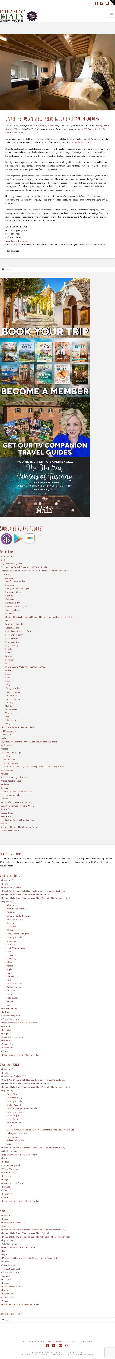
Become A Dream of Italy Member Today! (19, 827)
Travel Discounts (8, 759)
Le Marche (10, 656)
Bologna (4, 788)
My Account (6, 745)
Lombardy (9, 660)
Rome (7, 678)
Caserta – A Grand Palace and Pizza (16, 792)
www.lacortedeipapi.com (17, 241)
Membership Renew (10, 831)
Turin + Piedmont (12, 699)
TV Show (32, 1341)
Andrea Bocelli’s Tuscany (12, 781)
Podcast (4, 749)
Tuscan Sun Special (9, 763)
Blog (75, 1341)
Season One (6, 809)
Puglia (8, 674)
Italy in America (12, 642)
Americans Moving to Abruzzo (14, 777)
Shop (81, 1341)
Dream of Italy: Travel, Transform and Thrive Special (24, 567)
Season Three (7, 813)
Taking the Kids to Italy (15, 688)
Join (3, 1251)
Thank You (5, 756)
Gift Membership (8, 731)
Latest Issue (6, 734)
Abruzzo (9, 578)
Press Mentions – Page (11, 752)
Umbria (8, 706)
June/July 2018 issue (48, 125)
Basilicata (9, 585)
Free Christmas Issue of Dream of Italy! (18, 727)
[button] (111, 13)
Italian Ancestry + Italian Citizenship (20, 631)
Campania (9, 599)
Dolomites (10, 613)
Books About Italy (13, 592)
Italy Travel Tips (12, 646)
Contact (5, 1226)
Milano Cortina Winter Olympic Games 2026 (25, 667)
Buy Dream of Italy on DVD (13, 564)
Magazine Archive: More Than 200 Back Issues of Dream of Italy (29, 742)
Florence (9, 621)
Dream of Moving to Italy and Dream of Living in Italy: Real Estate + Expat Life (38, 617)
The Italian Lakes (12, 692)
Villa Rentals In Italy (13, 720)
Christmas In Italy (12, 603)
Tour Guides (11, 695)
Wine (7, 724)
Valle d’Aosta (11, 710)
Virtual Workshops (9, 770)
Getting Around (12, 628)
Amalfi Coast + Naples (15, 581)
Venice (8, 717)
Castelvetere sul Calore (11, 795)
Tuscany (68, 196)
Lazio (7, 653)
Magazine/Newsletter (59, 1341)
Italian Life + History (14, 635)
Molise (8, 670)
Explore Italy (6, 574)
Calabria (9, 596)
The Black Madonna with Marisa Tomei (18, 820)
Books (3, 560)
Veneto (8, 713)
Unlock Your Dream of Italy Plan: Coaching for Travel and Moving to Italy (32, 767)
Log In (3, 738)
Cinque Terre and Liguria (16, 606)
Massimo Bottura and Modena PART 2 (17, 806)
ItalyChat (9, 649)
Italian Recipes (11, 638)
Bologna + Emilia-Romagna (17, 588)
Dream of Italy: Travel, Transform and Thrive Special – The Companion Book (34, 571)
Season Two (6, 816)
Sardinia (9, 681)
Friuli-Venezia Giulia (14, 624)
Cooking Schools (12, 610)
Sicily (7, 685)
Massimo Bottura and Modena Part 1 (16, 802)
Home (23, 1341)
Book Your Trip (7, 556)
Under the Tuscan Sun (81, 142)
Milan (7, 663)
